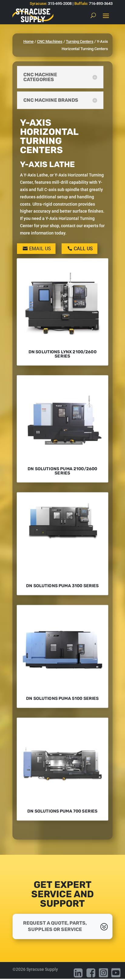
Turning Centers (79, 41)
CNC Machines (49, 41)
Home (28, 41)
